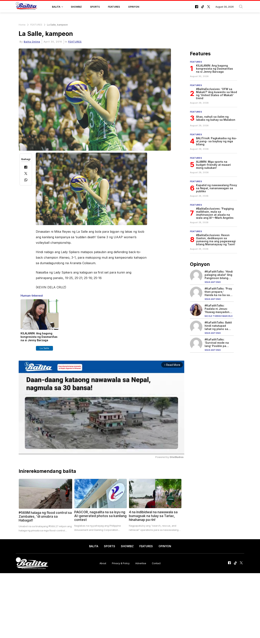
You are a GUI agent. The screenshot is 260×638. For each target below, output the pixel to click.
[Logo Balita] (26, 7)
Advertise (140, 563)
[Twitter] (25, 173)
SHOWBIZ (76, 6)
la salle (44, 348)
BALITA (56, 6)
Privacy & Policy (121, 563)
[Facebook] (25, 167)
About (103, 563)
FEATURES (114, 6)
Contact (156, 563)
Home (22, 24)
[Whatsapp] (25, 180)
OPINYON (133, 6)
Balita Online (32, 41)
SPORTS (95, 6)
